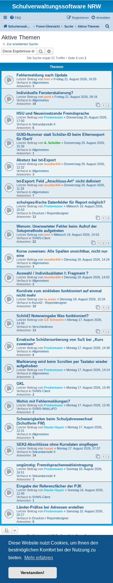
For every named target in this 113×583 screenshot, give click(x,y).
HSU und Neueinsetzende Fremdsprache (53, 113)
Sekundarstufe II (43, 124)
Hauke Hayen (54, 427)
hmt (47, 79)
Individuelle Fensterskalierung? (45, 93)
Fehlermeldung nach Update (42, 75)
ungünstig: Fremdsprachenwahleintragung (55, 465)
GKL (20, 383)
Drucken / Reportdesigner (50, 213)
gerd (47, 96)
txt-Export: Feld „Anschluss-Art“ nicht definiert (59, 181)
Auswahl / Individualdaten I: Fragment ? (52, 273)
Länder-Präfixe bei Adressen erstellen (50, 507)
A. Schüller (52, 143)
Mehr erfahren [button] (38, 557)
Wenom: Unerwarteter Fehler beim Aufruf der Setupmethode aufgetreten (57, 228)
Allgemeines (40, 82)
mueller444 (52, 164)
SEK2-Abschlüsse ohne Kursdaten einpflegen (57, 444)
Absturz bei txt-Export (36, 160)
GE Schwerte (54, 319)
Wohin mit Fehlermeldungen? (43, 401)
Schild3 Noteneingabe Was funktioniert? (53, 316)
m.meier (50, 299)
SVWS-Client (41, 238)
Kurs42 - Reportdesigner (49, 302)
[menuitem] (15, 17)
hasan (48, 448)
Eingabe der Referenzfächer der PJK (49, 486)
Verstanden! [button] (32, 572)
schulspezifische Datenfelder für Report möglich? (61, 202)
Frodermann (53, 117)
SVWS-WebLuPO (44, 408)
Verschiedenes (42, 326)
